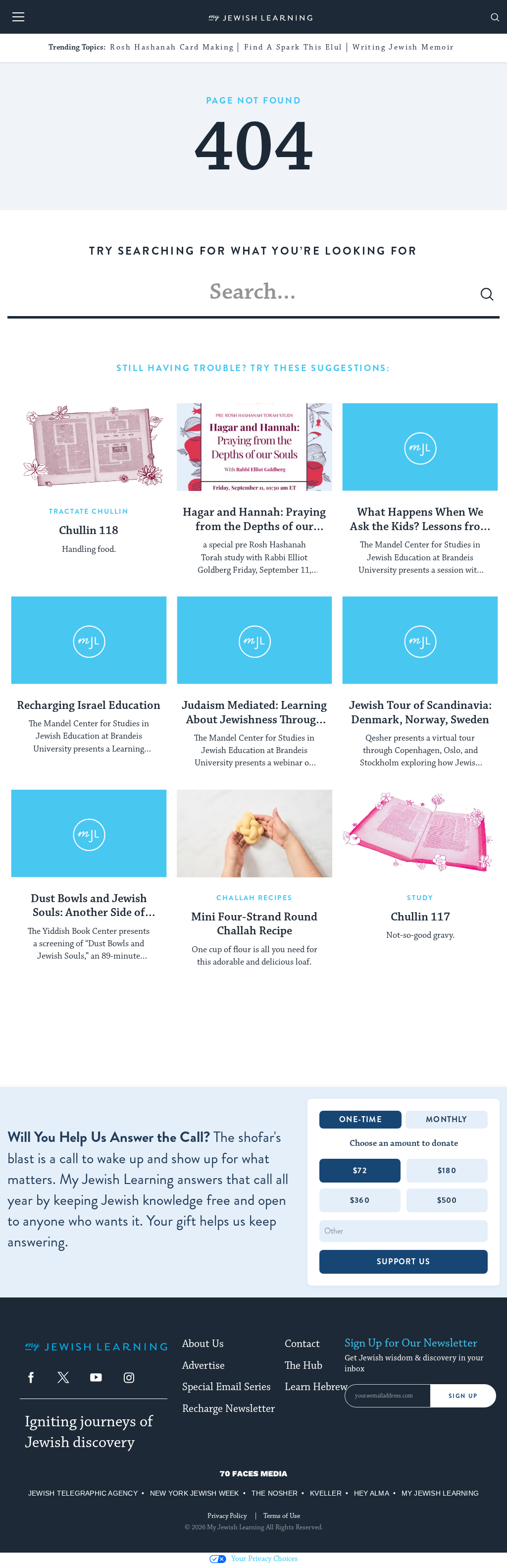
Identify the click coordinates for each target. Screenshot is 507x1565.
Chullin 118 (88, 531)
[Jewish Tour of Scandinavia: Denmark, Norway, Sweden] (420, 640)
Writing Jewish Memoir (403, 47)
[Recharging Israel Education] (89, 640)
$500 (447, 1200)
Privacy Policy (227, 1516)
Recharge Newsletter (228, 1409)
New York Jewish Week (194, 1493)
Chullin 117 (420, 917)
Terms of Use (281, 1516)
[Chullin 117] (420, 833)
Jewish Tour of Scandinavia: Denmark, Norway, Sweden (420, 713)
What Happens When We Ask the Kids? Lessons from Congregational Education (420, 520)
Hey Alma (371, 1493)
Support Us (403, 1261)
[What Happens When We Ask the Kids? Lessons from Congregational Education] (420, 447)
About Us (203, 1344)
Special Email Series (226, 1387)
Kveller (326, 1493)
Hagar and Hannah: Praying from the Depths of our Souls (254, 520)
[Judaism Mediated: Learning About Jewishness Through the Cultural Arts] (255, 640)
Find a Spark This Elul (293, 47)
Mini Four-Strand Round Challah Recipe (254, 925)
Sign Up (463, 1396)
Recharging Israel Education (88, 706)
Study (420, 898)
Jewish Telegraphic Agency (83, 1493)
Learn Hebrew (316, 1387)
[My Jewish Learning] (96, 1354)
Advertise (203, 1365)
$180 (447, 1170)
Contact (302, 1344)
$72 (360, 1170)
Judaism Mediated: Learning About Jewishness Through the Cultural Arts (254, 713)
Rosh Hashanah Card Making (172, 47)
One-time (360, 1119)
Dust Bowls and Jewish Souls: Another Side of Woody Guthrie (89, 906)
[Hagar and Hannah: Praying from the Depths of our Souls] (255, 447)
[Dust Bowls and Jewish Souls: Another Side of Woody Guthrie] (89, 833)
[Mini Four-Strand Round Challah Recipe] (255, 833)
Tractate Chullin (89, 511)
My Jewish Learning (440, 1493)
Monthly (446, 1119)
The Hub (303, 1365)
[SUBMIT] (487, 298)
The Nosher (275, 1493)
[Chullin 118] (89, 447)
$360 (360, 1200)
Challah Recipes (254, 898)
